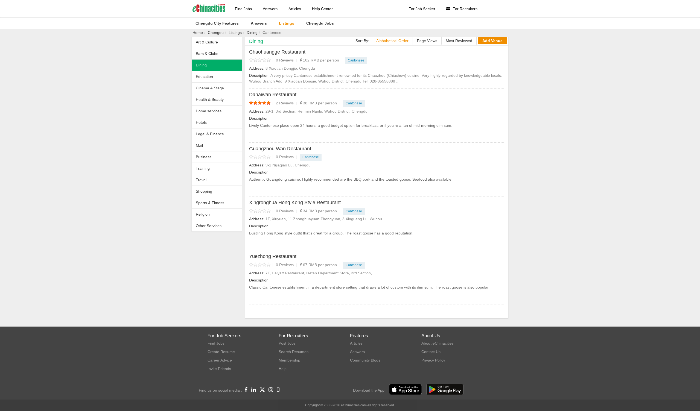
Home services (208, 111)
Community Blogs (365, 360)
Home (197, 32)
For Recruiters (464, 9)
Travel (201, 180)
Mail (199, 145)
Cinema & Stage (210, 88)
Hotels (201, 122)
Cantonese (356, 60)
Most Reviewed (459, 41)
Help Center (322, 9)
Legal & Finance (210, 134)
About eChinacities (437, 343)
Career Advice (220, 360)
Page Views (427, 41)
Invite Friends (219, 368)
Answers (270, 9)
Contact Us (431, 352)
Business (203, 157)
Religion (203, 214)
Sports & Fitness (210, 203)
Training (203, 168)
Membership (289, 360)
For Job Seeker (422, 9)
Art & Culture (207, 42)
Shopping (204, 191)
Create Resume (221, 352)
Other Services (208, 226)
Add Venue (492, 41)
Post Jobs (287, 343)
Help (283, 368)
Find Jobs (243, 9)
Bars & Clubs (207, 53)
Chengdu (216, 32)
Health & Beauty (210, 99)
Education (204, 76)
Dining (252, 32)
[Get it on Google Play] (444, 390)
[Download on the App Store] (405, 390)
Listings (235, 32)
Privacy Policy (433, 360)
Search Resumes (293, 352)
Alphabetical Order (392, 41)
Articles (294, 9)
